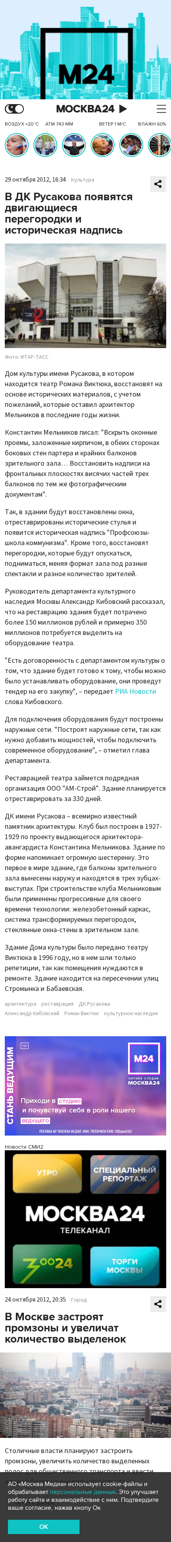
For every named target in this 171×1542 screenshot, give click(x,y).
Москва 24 (85, 109)
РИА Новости (135, 692)
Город (79, 1300)
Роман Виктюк (81, 1013)
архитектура (20, 1004)
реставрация (57, 1004)
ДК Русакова (94, 1004)
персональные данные (83, 1492)
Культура (82, 180)
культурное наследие (131, 1013)
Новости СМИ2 (24, 1146)
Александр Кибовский (32, 1013)
